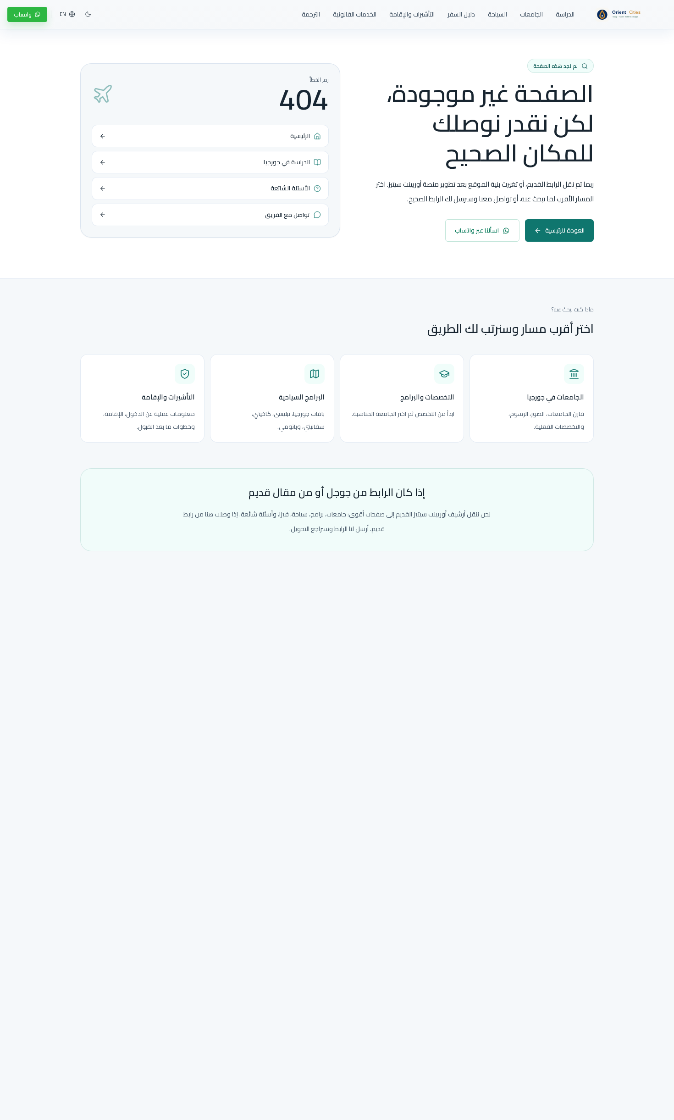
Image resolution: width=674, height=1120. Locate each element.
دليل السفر (461, 14)
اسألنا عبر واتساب (477, 230)
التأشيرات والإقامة (412, 14)
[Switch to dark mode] (88, 14)
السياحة (497, 14)
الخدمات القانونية (354, 14)
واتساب (23, 14)
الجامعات (531, 14)
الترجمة (311, 14)
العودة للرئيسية (565, 230)
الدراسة (565, 14)
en (63, 14)
